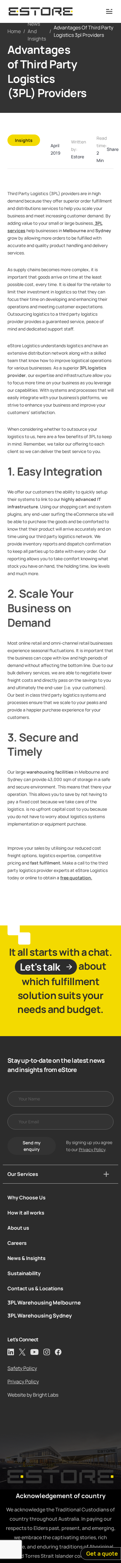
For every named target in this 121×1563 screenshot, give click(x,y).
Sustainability (24, 1273)
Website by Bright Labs (32, 1394)
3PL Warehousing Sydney (39, 1316)
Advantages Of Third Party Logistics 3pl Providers (83, 31)
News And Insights (37, 31)
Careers (17, 1243)
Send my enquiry (32, 1146)
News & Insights (26, 1258)
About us (18, 1227)
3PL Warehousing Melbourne (44, 1303)
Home (14, 31)
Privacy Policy (92, 1149)
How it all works (25, 1212)
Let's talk (40, 967)
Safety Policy (22, 1368)
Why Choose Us (26, 1197)
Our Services (22, 1174)
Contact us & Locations (35, 1288)
